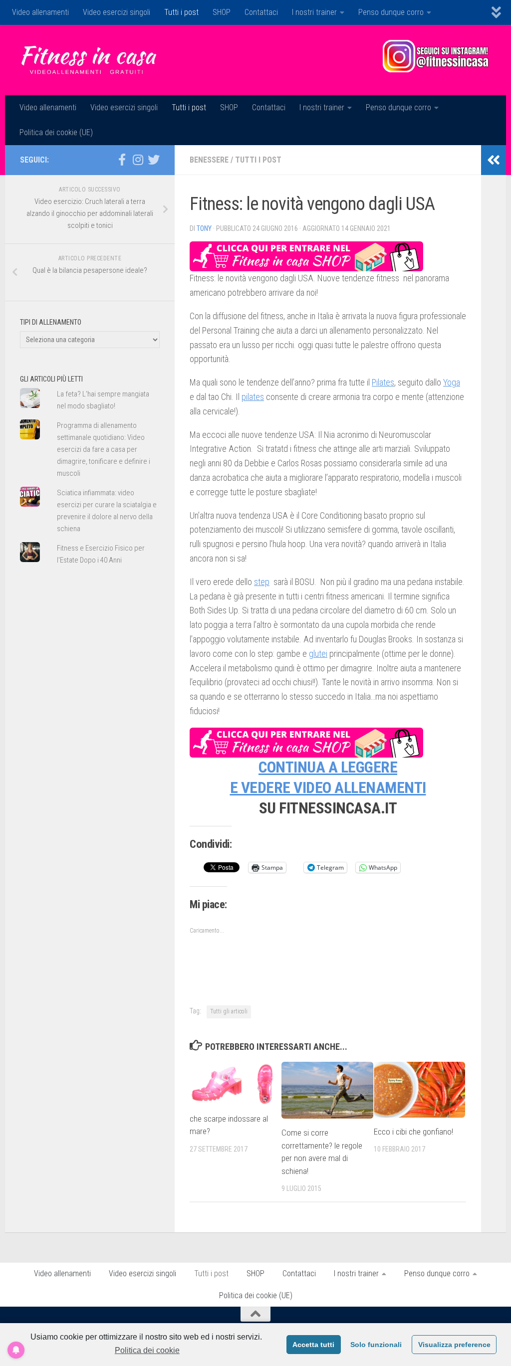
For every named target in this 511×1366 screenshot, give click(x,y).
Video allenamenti (40, 12)
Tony (204, 228)
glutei (318, 653)
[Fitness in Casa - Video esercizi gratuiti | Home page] (88, 60)
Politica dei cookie (147, 1350)
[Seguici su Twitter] (154, 160)
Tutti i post (181, 12)
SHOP (222, 12)
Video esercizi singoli (116, 12)
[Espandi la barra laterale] (493, 160)
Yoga (451, 382)
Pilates (383, 382)
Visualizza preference (454, 1345)
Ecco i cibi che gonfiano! (413, 1132)
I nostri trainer (314, 12)
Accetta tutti (313, 1345)
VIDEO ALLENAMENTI (359, 788)
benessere (209, 160)
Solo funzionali (376, 1345)
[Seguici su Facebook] (122, 160)
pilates (253, 396)
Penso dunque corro (391, 12)
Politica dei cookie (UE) (56, 132)
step (261, 582)
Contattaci (261, 12)
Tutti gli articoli (229, 1011)
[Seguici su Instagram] (138, 160)
